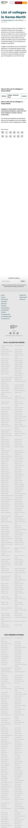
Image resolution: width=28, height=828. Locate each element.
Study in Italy (17, 754)
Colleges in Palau (18, 527)
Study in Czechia (18, 701)
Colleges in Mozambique (19, 506)
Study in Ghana (17, 729)
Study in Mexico (18, 786)
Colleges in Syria (4, 585)
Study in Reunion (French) (6, 825)
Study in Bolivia (4, 664)
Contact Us (3, 297)
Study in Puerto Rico (5, 823)
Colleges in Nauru (4, 510)
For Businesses (4, 301)
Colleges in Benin (18, 369)
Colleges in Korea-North (19, 474)
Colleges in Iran (4, 463)
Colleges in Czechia (18, 413)
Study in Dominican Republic (20, 705)
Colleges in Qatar (18, 536)
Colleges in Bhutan (18, 371)
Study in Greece (18, 731)
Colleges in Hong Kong (19, 458)
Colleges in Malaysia (19, 489)
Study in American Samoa (6, 643)
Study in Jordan (18, 757)
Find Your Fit (18, 2)
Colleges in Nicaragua (19, 516)
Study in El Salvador (5, 709)
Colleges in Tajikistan (5, 587)
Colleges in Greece (18, 443)
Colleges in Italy (18, 467)
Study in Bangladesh (5, 656)
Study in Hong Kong (18, 744)
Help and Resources (5, 310)
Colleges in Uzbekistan (5, 613)
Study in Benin (17, 660)
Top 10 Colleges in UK (5, 318)
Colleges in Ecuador (5, 418)
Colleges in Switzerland (19, 583)
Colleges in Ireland (4, 465)
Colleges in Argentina (5, 358)
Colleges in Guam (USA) (19, 446)
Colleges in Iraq (18, 463)
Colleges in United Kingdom (6, 608)
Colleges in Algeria (18, 349)
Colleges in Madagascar (19, 488)
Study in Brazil (17, 669)
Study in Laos (17, 765)
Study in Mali (17, 778)
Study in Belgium (18, 658)
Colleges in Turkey (18, 596)
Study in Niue (3, 806)
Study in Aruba (4, 651)
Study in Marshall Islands (19, 780)
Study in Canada (4, 681)
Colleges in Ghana (18, 441)
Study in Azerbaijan (18, 653)
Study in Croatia (18, 698)
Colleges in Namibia (18, 508)
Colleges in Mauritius (5, 497)
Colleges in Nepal (18, 510)
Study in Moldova (18, 787)
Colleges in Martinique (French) (7, 495)
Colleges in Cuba (4, 411)
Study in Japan (17, 756)
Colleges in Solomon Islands (20, 568)
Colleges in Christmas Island (6, 398)
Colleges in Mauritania (19, 495)
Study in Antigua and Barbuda (20, 647)
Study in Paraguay (4, 817)
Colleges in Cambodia (5, 388)
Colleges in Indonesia (19, 461)
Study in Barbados (18, 656)
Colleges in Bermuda (5, 371)
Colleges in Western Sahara (20, 621)
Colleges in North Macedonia (6, 521)
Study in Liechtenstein (19, 771)
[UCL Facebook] (10, 333)
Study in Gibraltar (4, 731)
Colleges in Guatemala (5, 450)
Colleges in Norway (4, 525)
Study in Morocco (4, 793)
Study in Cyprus (4, 701)
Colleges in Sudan (18, 578)
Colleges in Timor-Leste (19, 589)
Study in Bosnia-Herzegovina (6, 668)
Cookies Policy (4, 303)
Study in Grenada (18, 733)
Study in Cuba (3, 699)
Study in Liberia (18, 769)
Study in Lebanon (18, 767)
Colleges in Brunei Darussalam (20, 381)
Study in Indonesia (18, 748)
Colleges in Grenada (18, 444)
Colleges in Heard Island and (6, 456)
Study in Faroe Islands (5, 718)
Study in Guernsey (18, 737)
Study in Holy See (18, 742)
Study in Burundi (4, 677)
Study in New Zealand (5, 802)
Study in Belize (4, 660)
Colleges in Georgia (18, 439)
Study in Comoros (18, 692)
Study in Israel (4, 754)
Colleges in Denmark (5, 414)
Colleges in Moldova (18, 501)
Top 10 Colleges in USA (5, 314)
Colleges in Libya (4, 484)
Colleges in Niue (4, 519)
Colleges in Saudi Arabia (5, 559)
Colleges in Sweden (5, 583)
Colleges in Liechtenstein (19, 484)
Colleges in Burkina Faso (19, 384)
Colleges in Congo (4, 403)
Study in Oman (17, 812)
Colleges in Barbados (19, 366)
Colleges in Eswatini (5, 424)
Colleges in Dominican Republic (21, 416)
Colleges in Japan (18, 469)
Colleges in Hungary (5, 459)
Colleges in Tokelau (18, 591)
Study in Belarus (4, 658)
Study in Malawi (4, 776)
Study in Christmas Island (6, 688)
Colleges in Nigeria (18, 518)
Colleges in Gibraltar (5, 443)
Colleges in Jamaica (5, 469)
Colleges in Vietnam (18, 615)
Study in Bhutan (18, 662)
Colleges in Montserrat (19, 504)
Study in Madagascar (19, 774)
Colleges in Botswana (19, 377)
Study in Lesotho (4, 769)
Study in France (18, 720)
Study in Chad (17, 683)
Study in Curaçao (18, 699)
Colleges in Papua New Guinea (20, 529)
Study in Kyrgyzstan (5, 765)
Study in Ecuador (4, 707)
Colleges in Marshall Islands (20, 493)
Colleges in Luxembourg (19, 486)
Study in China (17, 686)
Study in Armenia (18, 649)
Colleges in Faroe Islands (6, 429)
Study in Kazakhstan (5, 759)
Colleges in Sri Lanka (5, 578)
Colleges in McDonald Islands (7, 499)
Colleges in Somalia (5, 570)
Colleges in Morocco (5, 506)
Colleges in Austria (4, 362)
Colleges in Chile (4, 396)
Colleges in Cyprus (4, 413)
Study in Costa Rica (18, 696)
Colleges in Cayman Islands (20, 390)
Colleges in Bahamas (5, 364)
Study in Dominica (4, 705)
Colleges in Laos (18, 478)
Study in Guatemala (5, 737)
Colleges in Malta (4, 493)
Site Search (3, 312)
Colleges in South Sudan (5, 576)
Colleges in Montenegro (5, 504)
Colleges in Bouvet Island (6, 379)
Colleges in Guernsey (19, 450)
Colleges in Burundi (5, 386)
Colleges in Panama (5, 529)
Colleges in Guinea (4, 452)
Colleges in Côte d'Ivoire (5, 409)
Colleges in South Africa (19, 570)
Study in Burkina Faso (19, 675)
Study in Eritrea (4, 711)
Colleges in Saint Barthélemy (6, 542)
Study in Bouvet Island (5, 669)
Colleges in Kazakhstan (5, 473)
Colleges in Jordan (18, 471)
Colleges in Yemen (4, 624)
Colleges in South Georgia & (6, 572)
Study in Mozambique (19, 793)
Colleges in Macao (4, 488)
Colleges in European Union (6, 426)
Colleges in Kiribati (4, 474)
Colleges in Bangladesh (5, 366)
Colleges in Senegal (18, 559)
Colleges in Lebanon (18, 480)
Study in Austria (4, 653)
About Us (3, 295)
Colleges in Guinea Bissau (20, 452)
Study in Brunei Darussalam (20, 671)
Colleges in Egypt (18, 418)
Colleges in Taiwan (18, 585)
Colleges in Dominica (5, 416)
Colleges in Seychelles (19, 561)
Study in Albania (4, 641)
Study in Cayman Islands (19, 681)
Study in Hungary (4, 746)
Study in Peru (17, 817)
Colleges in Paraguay (5, 531)
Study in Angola (4, 645)
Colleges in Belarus (5, 368)
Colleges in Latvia (4, 480)
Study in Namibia (18, 795)
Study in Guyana (4, 741)
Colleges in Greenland (5, 444)
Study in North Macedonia (6, 808)
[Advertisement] (14, 72)
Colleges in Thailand (5, 589)
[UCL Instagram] (14, 333)
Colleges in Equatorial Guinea (20, 420)
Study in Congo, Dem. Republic (20, 694)
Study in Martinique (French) (6, 782)
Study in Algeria (18, 641)
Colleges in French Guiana (6, 433)
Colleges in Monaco (5, 503)
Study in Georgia (18, 728)
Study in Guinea (4, 739)
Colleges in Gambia (5, 439)
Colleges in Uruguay (18, 608)
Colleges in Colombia (5, 401)
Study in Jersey (4, 757)
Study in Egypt (17, 707)
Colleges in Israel (4, 467)
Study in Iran (3, 750)
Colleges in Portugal (18, 534)
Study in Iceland (18, 746)
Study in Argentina (4, 649)
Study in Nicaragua (18, 802)
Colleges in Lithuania (5, 486)
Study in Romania (18, 825)
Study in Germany (4, 729)
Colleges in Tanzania (18, 587)
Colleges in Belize (4, 369)
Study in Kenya (17, 759)
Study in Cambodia (4, 679)
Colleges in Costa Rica (19, 407)
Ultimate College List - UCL (10, 20)
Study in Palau (17, 814)
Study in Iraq (17, 750)
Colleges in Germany (5, 441)
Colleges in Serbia (4, 561)
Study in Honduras (4, 744)
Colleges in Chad (18, 392)
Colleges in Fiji (17, 429)
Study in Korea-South (5, 763)
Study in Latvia (4, 767)
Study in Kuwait (18, 763)
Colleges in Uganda (18, 602)
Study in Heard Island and (6, 742)
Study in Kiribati (4, 761)
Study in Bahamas (4, 654)
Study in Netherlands (5, 799)
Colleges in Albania (4, 349)
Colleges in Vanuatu (18, 613)
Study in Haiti (17, 741)
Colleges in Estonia (18, 422)
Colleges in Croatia (18, 409)
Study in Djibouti (18, 703)
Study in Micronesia (5, 787)
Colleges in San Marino (5, 555)
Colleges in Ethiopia (18, 424)
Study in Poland (4, 821)
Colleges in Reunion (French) (6, 538)
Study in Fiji (17, 718)
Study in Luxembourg (19, 772)
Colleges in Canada (23, 297)
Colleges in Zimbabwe (5, 626)
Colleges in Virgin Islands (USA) (21, 617)
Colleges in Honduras (5, 458)
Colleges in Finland (4, 431)
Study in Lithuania (4, 772)
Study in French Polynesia (19, 722)
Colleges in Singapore (19, 563)
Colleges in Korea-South (5, 476)
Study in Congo (4, 694)
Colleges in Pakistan (5, 527)
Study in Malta (4, 780)
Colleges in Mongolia (19, 503)
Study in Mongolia (18, 789)
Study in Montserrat (18, 791)
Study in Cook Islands (5, 696)
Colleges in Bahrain (18, 364)
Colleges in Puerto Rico (5, 536)
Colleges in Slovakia (18, 564)
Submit (23, 281)
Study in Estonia (18, 711)
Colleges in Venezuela (5, 615)
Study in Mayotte (18, 784)
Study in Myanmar (4, 795)
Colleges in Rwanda (18, 540)
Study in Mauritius (4, 784)
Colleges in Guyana (4, 454)
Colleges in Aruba (4, 360)
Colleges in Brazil (18, 379)
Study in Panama (4, 816)
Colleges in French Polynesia (20, 433)
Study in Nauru (4, 797)
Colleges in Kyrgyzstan (5, 478)
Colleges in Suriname (5, 579)
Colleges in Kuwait (18, 476)
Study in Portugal (18, 821)
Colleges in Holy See (18, 456)
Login (25, 2)
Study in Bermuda (4, 662)
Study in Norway (4, 812)
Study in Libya (3, 771)
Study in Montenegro (5, 791)
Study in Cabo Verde (18, 677)
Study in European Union (5, 714)
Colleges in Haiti (18, 454)
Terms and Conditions (5, 307)
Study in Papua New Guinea (20, 816)
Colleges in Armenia (18, 358)
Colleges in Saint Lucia (19, 544)
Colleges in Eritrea (4, 422)
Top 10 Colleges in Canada (6, 316)
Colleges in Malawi (4, 489)
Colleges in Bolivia (4, 373)
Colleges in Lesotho (5, 482)
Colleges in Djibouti (18, 414)
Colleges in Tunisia (4, 596)
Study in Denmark (4, 703)
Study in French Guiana (5, 722)
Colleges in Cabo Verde (19, 386)
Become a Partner (4, 299)
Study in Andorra (18, 643)
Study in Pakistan (4, 814)
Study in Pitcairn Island (19, 819)
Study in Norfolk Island (19, 806)
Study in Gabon (17, 724)
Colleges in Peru (18, 531)
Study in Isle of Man (18, 752)
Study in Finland (4, 720)
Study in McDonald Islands (6, 786)
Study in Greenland (4, 733)
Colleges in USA (23, 295)
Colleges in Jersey (4, 471)
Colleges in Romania (18, 538)
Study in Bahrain (18, 654)
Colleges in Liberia (18, 482)
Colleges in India (4, 461)
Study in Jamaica (4, 756)
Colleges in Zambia (18, 624)
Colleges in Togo (4, 591)
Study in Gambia (4, 728)
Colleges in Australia (19, 360)
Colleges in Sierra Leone (5, 563)
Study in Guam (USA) (19, 735)
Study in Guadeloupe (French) (7, 735)
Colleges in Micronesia (5, 501)
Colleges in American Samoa (6, 351)
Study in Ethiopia (18, 713)
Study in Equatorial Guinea (20, 709)
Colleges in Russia (4, 540)
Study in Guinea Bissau (19, 739)
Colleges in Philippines (5, 533)
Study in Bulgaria (4, 675)
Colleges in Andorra (18, 351)
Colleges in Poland (4, 534)
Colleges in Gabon (18, 435)
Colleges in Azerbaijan (19, 362)
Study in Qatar (17, 823)
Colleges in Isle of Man (19, 465)
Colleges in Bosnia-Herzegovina (7, 377)
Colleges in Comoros (19, 401)
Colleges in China (18, 396)
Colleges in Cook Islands (6, 407)
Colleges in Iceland (18, 459)
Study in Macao (4, 774)
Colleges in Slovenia (5, 568)
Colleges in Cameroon (19, 388)
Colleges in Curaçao (18, 411)
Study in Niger (4, 804)
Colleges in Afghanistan (19, 345)
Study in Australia (18, 651)
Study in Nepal (17, 797)
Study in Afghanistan (19, 638)
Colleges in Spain (18, 576)
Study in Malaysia (18, 776)
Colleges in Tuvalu (4, 602)
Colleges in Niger (4, 518)
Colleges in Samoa (18, 551)
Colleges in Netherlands (5, 512)
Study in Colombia (4, 692)
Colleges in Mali (18, 491)
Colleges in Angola (4, 353)
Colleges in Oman (18, 525)
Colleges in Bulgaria (5, 384)
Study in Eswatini (4, 713)
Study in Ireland (4, 752)
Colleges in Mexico (18, 499)
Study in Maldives (4, 778)
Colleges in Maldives (5, 491)
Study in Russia (4, 827)
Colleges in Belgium (18, 368)
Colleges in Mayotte (18, 497)
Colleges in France (18, 431)
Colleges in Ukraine (5, 604)
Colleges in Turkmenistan (6, 598)
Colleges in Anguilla (18, 353)
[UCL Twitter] (17, 333)
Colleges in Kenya (18, 473)
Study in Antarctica (4, 647)
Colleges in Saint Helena (19, 542)
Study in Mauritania (18, 782)
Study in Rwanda (18, 827)
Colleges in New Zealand (6, 516)
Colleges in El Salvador (5, 420)
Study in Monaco (4, 789)
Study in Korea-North (19, 761)
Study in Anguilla (18, 645)
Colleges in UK (22, 299)
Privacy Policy (3, 305)
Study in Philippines (5, 819)
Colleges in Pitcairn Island (20, 533)
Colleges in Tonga (4, 593)
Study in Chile (3, 686)
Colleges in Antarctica (5, 355)
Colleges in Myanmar (5, 508)
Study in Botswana (18, 668)
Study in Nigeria (18, 804)
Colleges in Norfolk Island (19, 519)
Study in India (3, 748)
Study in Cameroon (18, 679)
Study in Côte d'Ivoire (5, 698)
